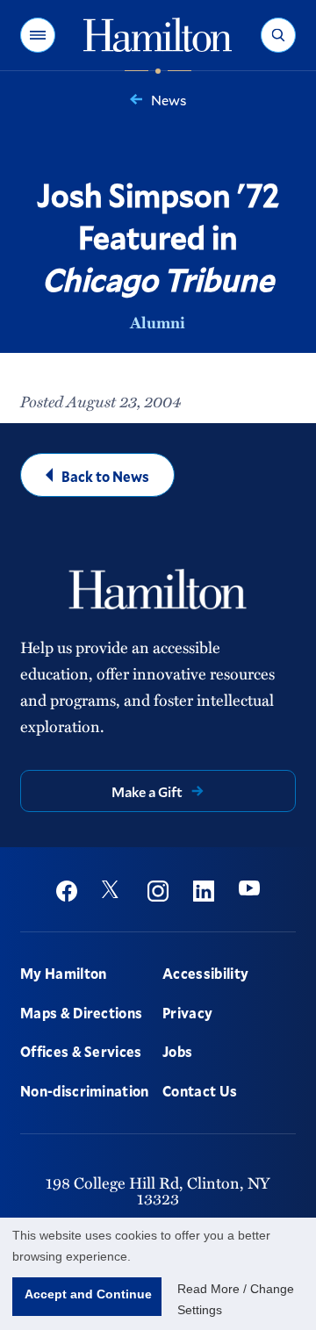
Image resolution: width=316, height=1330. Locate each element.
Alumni (157, 322)
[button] (38, 35)
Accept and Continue (88, 1294)
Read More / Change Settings (235, 1299)
